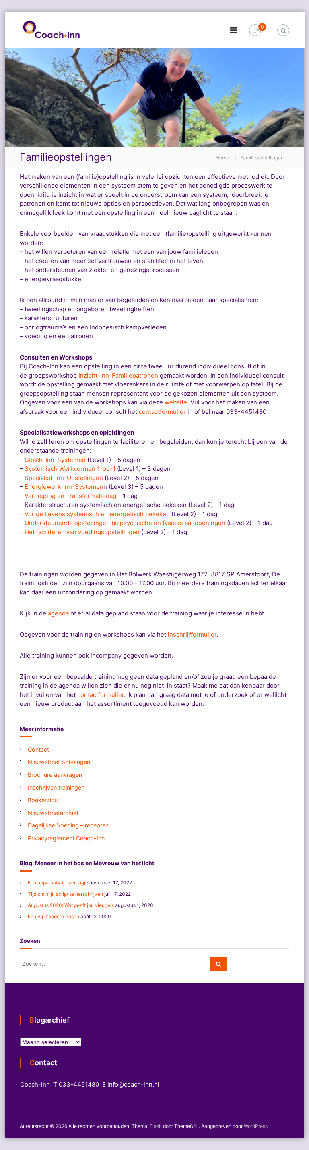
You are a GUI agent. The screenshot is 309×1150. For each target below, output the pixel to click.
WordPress (256, 1126)
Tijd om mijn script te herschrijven (65, 894)
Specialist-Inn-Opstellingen (64, 478)
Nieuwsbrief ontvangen (59, 761)
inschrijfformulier (192, 634)
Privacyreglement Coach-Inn (66, 838)
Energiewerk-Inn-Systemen (64, 486)
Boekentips (43, 800)
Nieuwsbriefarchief (53, 812)
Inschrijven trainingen (56, 787)
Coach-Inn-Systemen (55, 460)
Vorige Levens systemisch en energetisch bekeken (97, 514)
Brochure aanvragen (55, 774)
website (176, 402)
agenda (58, 613)
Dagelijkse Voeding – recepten (68, 825)
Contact (38, 749)
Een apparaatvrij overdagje (58, 883)
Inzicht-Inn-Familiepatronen (118, 375)
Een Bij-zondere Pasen (53, 916)
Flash (156, 1126)
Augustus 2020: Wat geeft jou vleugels (71, 905)
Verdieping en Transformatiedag (70, 496)
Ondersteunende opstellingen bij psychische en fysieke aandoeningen (125, 523)
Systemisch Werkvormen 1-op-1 (70, 468)
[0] (255, 30)
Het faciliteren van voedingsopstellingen (82, 532)
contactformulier (162, 411)
